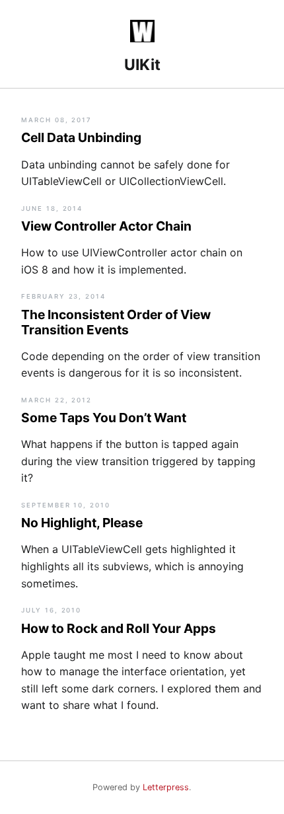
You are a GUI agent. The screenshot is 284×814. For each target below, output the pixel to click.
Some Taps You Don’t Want (103, 418)
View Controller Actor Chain (106, 226)
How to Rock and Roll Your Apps (118, 628)
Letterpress (166, 787)
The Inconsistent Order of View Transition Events (116, 322)
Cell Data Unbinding (81, 137)
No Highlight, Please (82, 523)
